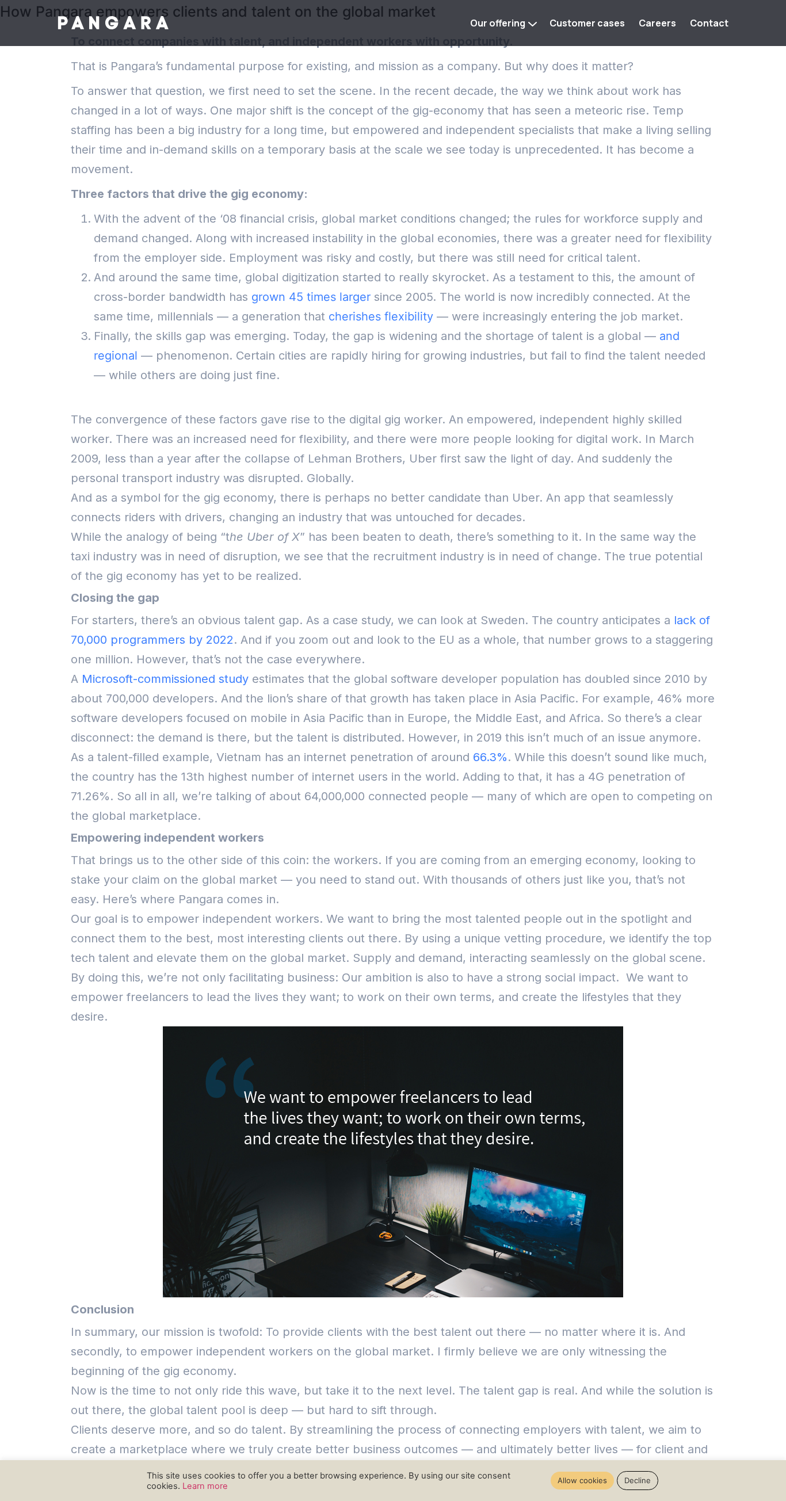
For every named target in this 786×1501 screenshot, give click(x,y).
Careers (657, 23)
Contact (709, 23)
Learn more (205, 1486)
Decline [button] (637, 1480)
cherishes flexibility (381, 316)
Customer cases (587, 23)
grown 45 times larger (311, 297)
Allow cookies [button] (582, 1480)
